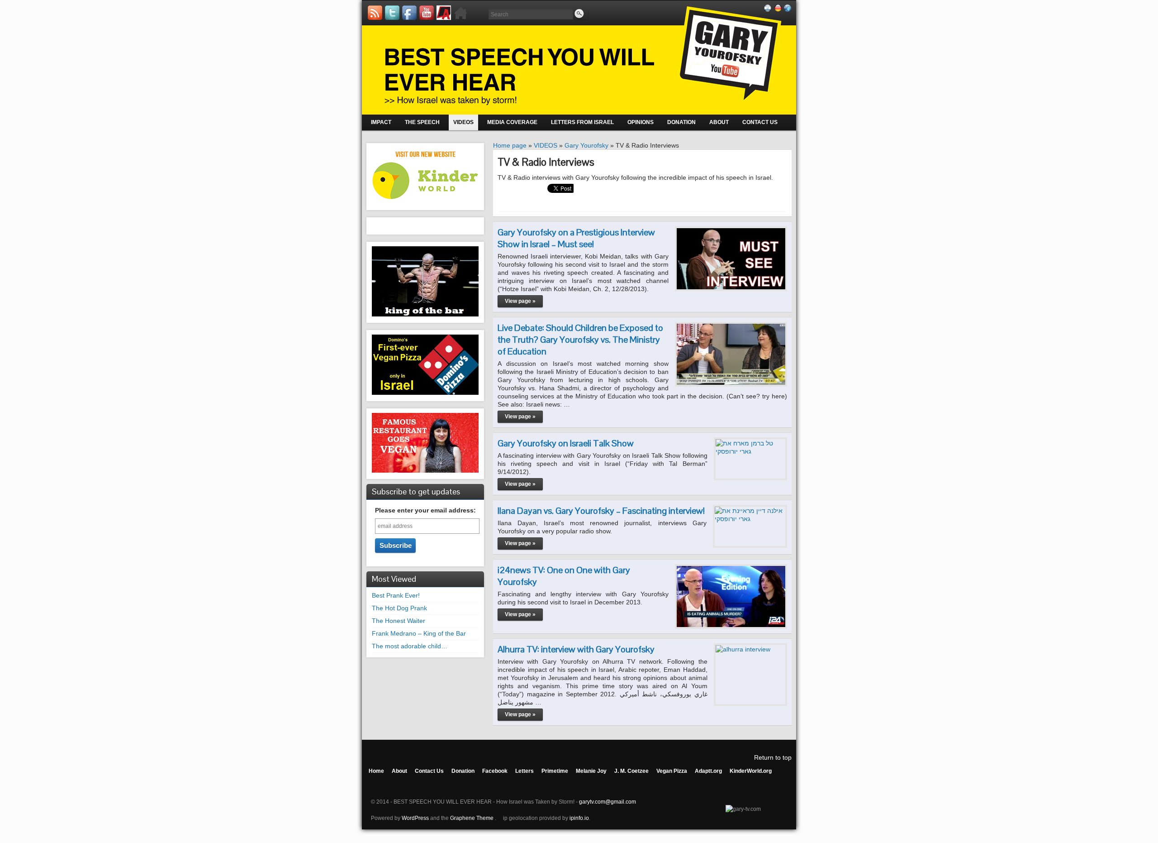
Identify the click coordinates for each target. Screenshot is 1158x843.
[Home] (461, 12)
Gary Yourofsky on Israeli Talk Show (566, 443)
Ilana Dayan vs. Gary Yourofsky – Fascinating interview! (601, 511)
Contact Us (429, 771)
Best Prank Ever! (396, 595)
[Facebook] (409, 12)
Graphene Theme (472, 818)
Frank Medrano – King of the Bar (419, 633)
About (399, 771)
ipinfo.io (579, 818)
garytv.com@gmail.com (607, 802)
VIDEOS (545, 145)
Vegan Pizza (671, 771)
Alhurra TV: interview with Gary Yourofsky (576, 649)
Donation (463, 771)
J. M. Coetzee (631, 771)
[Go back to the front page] (579, 57)
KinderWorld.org (751, 771)
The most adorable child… (409, 646)
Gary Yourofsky (586, 145)
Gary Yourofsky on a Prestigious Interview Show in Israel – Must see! (576, 238)
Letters (524, 771)
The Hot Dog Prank (399, 608)
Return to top (773, 757)
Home (376, 771)
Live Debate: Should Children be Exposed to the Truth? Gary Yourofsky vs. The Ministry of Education (580, 339)
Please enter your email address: (425, 510)
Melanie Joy (591, 771)
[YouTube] (426, 12)
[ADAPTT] (444, 12)
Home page (510, 145)
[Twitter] (392, 12)
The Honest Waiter (398, 620)
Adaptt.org (708, 771)
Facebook (495, 771)
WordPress (415, 818)
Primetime (554, 771)
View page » (520, 301)
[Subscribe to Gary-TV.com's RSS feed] (375, 12)
